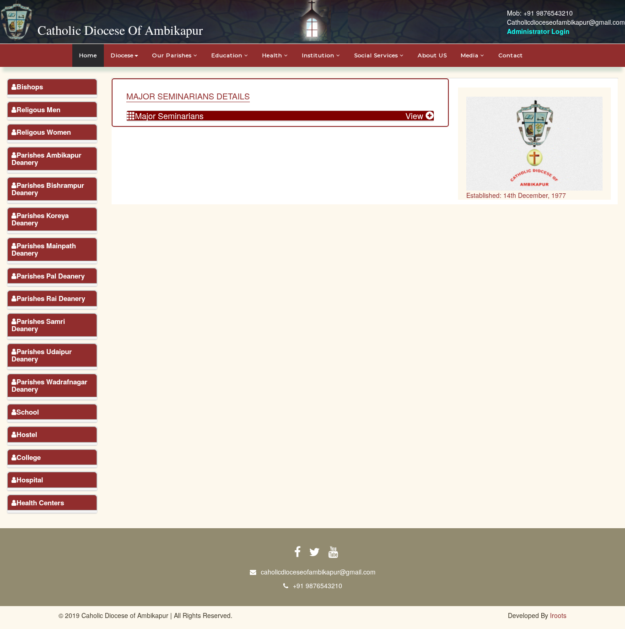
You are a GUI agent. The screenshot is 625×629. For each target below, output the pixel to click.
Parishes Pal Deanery (50, 276)
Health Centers (40, 503)
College (28, 457)
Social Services (377, 55)
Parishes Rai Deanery (50, 298)
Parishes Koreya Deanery (40, 219)
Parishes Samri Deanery (38, 325)
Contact (510, 55)
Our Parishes (173, 55)
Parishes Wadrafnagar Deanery (49, 385)
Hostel (26, 434)
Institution (319, 55)
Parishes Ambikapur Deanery (46, 159)
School (27, 412)
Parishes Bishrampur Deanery (47, 189)
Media (470, 55)
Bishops (29, 87)
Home (88, 55)
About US (432, 55)
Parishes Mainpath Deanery (43, 249)
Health (273, 55)
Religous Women (43, 132)
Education (227, 55)
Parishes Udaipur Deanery (41, 355)
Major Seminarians (169, 115)
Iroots (558, 615)
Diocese (122, 55)
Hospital (29, 480)
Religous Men (38, 109)
